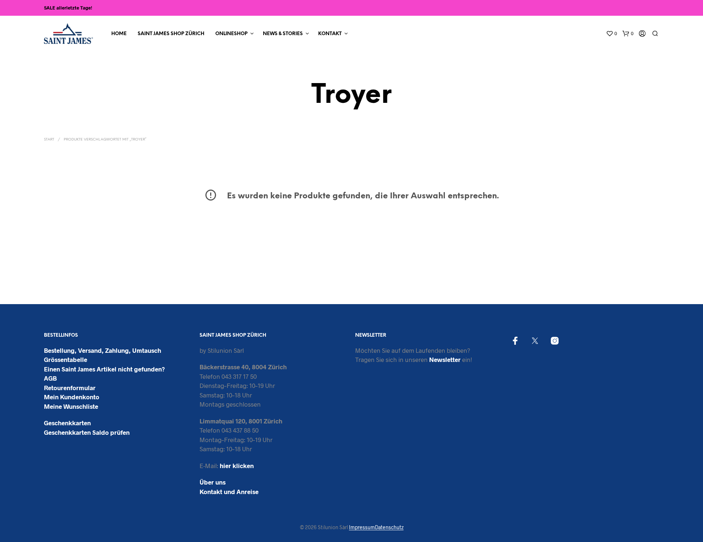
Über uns (213, 482)
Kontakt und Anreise (229, 491)
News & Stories (283, 33)
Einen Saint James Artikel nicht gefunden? (104, 369)
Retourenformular (70, 387)
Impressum (362, 527)
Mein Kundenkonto (71, 396)
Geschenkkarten (67, 422)
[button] (611, 33)
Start (49, 140)
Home (119, 33)
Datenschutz (389, 527)
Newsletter (445, 359)
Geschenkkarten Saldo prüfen (87, 432)
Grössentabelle (65, 359)
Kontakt (330, 33)
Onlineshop (231, 33)
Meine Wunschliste (71, 406)
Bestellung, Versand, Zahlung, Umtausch (102, 350)
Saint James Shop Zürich (171, 33)
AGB (50, 378)
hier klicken (237, 465)
